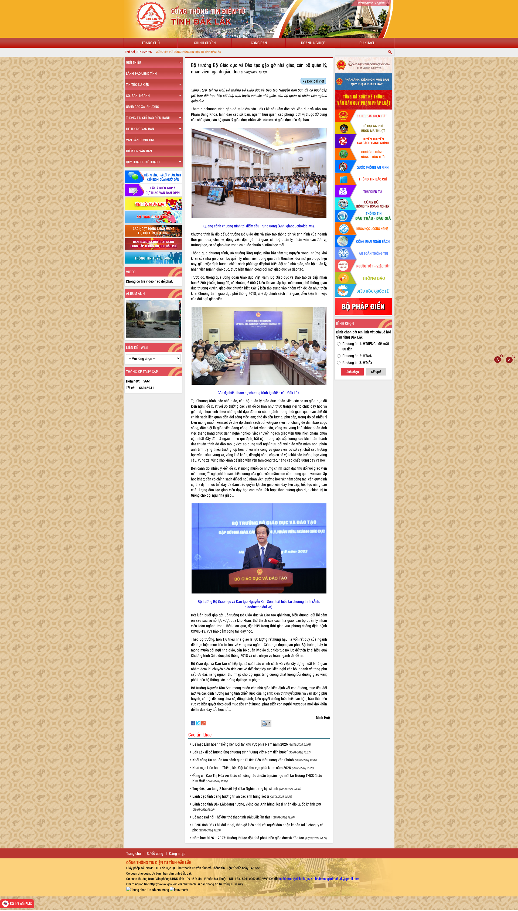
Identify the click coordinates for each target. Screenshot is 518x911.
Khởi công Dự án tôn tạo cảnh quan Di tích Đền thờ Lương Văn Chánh (254, 759)
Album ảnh (135, 293)
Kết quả (376, 371)
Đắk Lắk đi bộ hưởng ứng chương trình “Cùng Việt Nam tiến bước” (251, 752)
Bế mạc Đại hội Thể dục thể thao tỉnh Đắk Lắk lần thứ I (243, 817)
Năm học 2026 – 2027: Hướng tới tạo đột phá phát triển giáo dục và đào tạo (259, 837)
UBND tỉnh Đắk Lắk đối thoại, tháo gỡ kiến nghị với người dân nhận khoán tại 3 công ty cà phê (257, 827)
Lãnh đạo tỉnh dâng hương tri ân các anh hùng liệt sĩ (242, 796)
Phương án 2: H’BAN (357, 355)
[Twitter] (198, 722)
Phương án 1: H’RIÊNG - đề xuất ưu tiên (365, 346)
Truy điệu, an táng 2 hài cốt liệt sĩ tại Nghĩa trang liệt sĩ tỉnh (246, 788)
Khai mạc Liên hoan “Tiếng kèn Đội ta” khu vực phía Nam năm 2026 (252, 767)
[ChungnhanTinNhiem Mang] (147, 889)
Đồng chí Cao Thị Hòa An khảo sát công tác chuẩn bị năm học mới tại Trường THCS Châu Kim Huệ (257, 778)
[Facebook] (193, 722)
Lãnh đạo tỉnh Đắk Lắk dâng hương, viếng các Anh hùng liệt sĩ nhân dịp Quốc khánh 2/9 (256, 806)
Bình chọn (352, 371)
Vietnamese (365, 3)
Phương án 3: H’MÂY (357, 362)
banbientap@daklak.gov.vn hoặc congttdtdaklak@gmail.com (319, 878)
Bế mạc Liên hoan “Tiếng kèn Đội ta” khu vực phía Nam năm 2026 (251, 744)
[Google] (203, 722)
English (379, 3)
